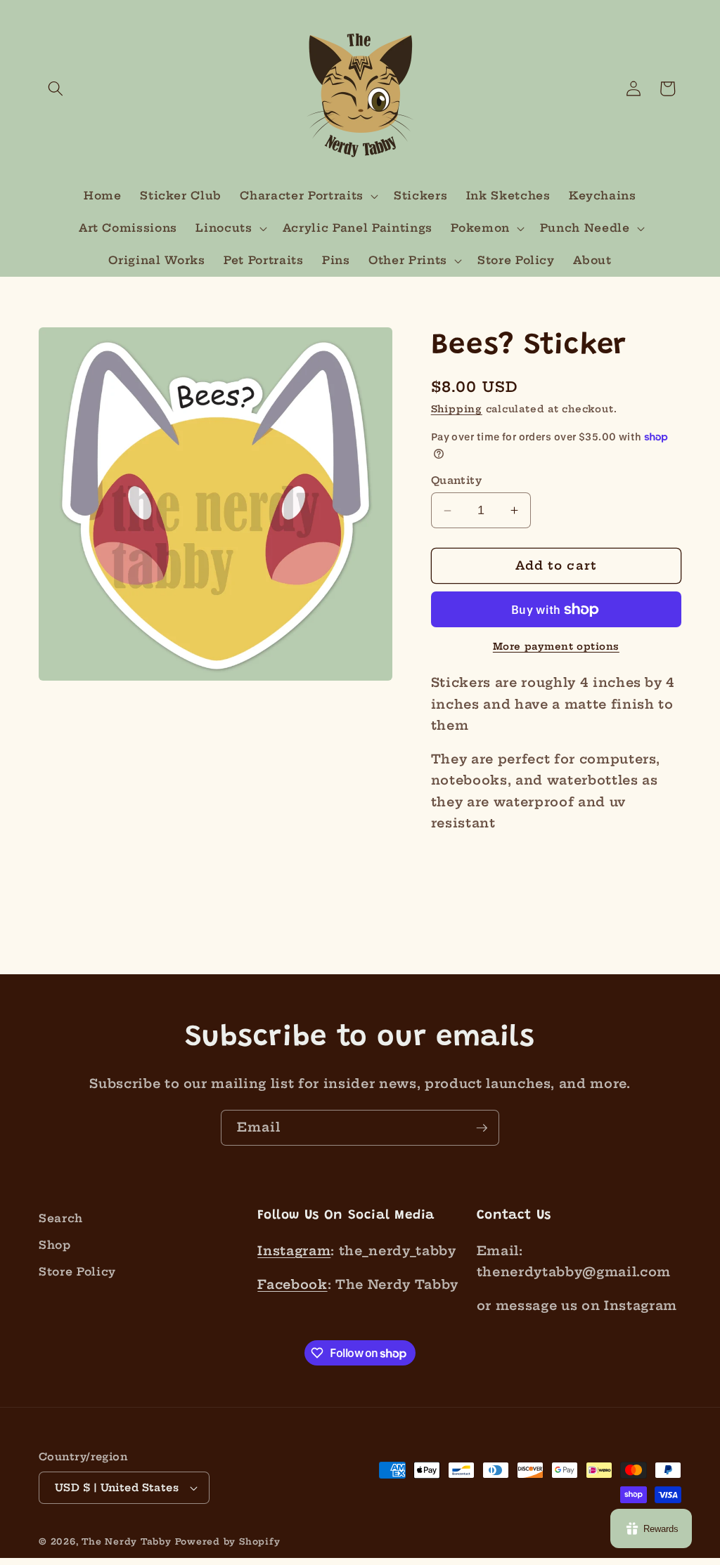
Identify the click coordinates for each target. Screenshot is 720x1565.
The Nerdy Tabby (127, 1541)
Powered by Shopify (228, 1541)
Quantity (456, 480)
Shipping (456, 408)
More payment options (556, 646)
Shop (55, 1245)
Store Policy (77, 1271)
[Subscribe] (482, 1128)
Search (61, 1218)
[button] (55, 88)
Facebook (292, 1284)
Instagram (293, 1251)
